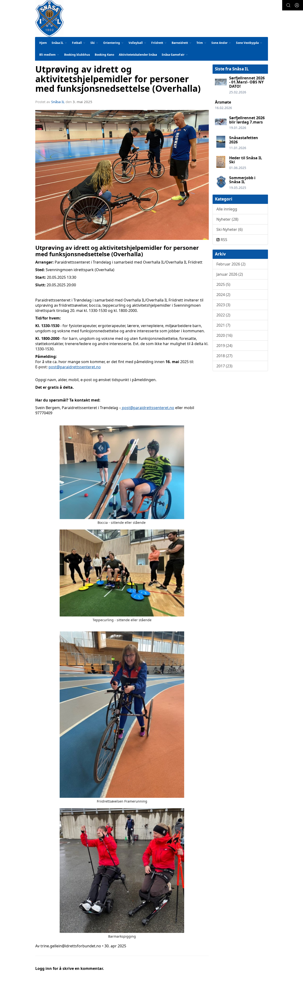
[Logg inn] (297, 5)
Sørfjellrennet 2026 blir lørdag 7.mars (247, 120)
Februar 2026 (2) (230, 264)
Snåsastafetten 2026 (243, 140)
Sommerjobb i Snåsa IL (242, 180)
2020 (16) (224, 335)
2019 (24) (224, 345)
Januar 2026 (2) (229, 274)
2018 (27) (224, 355)
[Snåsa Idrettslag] (49, 18)
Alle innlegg (226, 209)
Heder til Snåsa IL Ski (245, 160)
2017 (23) (224, 366)
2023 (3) (223, 304)
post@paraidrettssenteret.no (75, 367)
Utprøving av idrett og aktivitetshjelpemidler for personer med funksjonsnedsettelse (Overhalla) (118, 78)
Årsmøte (223, 102)
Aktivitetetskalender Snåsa (138, 55)
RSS (223, 239)
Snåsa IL (58, 101)
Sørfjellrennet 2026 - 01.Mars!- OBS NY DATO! (247, 82)
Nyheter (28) (227, 219)
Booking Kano (104, 55)
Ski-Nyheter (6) (229, 229)
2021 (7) (223, 325)
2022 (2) (223, 315)
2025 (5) (223, 284)
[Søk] (288, 5)
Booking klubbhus (77, 55)
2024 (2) (223, 294)
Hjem (43, 43)
